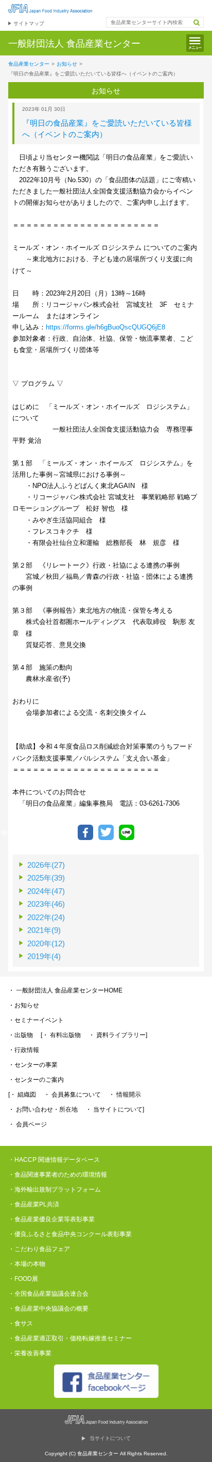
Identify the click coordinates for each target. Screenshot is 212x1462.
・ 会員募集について (72, 1094)
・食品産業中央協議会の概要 (48, 1308)
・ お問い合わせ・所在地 (43, 1109)
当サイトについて (110, 1438)
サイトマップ (28, 23)
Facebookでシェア (85, 832)
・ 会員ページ (27, 1124)
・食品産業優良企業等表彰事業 (51, 1219)
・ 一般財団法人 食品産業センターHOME (65, 990)
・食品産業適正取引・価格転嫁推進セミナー (70, 1338)
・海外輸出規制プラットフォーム (54, 1189)
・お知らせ (23, 1005)
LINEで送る (126, 832)
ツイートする (106, 832)
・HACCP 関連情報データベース (54, 1159)
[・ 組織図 (22, 1094)
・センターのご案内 (36, 1079)
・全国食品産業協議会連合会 (48, 1293)
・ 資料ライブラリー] (118, 1035)
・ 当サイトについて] (114, 1109)
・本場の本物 (26, 1264)
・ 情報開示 (125, 1094)
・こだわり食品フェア (39, 1249)
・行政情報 (23, 1050)
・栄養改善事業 (29, 1353)
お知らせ (67, 64)
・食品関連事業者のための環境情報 (57, 1174)
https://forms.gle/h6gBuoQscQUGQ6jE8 (105, 327)
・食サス (20, 1323)
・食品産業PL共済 (33, 1204)
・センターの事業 (33, 1064)
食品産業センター (28, 64)
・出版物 (20, 1035)
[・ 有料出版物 (61, 1035)
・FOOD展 (23, 1278)
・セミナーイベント (36, 1020)
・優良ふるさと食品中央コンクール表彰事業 (70, 1234)
